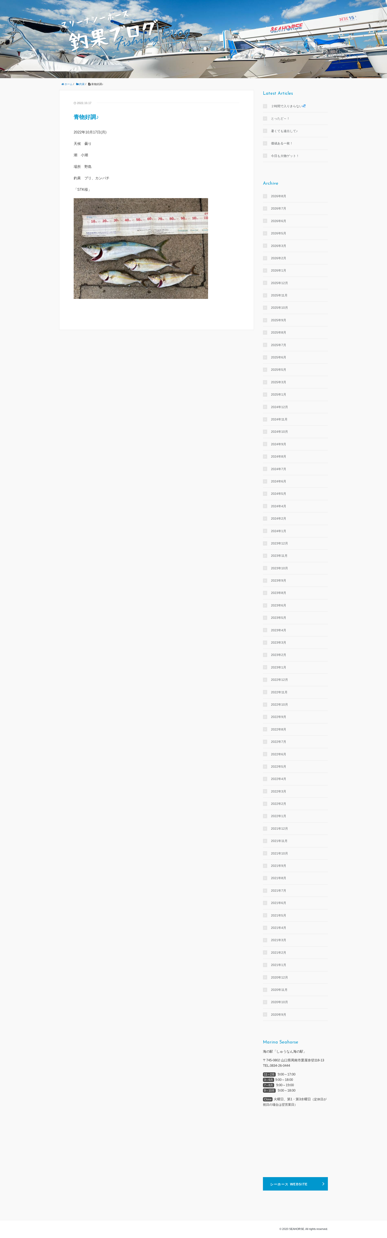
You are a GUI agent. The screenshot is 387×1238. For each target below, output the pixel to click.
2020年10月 (279, 1002)
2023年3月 (278, 642)
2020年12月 (279, 977)
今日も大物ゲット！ (285, 156)
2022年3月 (278, 791)
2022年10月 (279, 704)
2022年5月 (278, 766)
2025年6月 (278, 357)
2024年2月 (278, 518)
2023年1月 (278, 667)
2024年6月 (278, 481)
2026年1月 (278, 270)
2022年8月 (278, 729)
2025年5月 (278, 369)
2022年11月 (279, 692)
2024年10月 (279, 431)
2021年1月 (278, 965)
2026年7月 (278, 208)
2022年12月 (279, 679)
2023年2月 (278, 655)
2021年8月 (278, 878)
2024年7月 (278, 469)
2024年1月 (278, 531)
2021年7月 (278, 890)
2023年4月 (278, 630)
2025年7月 (278, 345)
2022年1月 (278, 816)
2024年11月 (279, 419)
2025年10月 (279, 307)
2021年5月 (278, 915)
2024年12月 (279, 407)
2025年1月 (278, 394)
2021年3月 (278, 940)
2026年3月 (278, 246)
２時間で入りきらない (286, 106)
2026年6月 (278, 221)
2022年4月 (278, 779)
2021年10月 (279, 853)
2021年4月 (278, 928)
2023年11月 (279, 555)
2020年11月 (279, 990)
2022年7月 (278, 741)
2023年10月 (279, 568)
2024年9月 (278, 444)
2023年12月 (279, 543)
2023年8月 (278, 593)
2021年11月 (279, 841)
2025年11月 (279, 295)
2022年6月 (278, 754)
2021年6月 (278, 903)
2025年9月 (278, 320)
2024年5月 (278, 493)
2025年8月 (278, 332)
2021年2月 (278, 952)
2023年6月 (278, 605)
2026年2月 (278, 258)
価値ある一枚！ (282, 143)
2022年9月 (278, 717)
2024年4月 (278, 506)
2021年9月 (278, 865)
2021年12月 (279, 828)
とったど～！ (280, 118)
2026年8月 (278, 196)
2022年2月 (278, 803)
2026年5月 (278, 233)
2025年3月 (278, 382)
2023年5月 (278, 617)
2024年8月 (278, 456)
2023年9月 (278, 580)
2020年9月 (278, 1014)
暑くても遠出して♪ (284, 131)
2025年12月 (279, 283)
